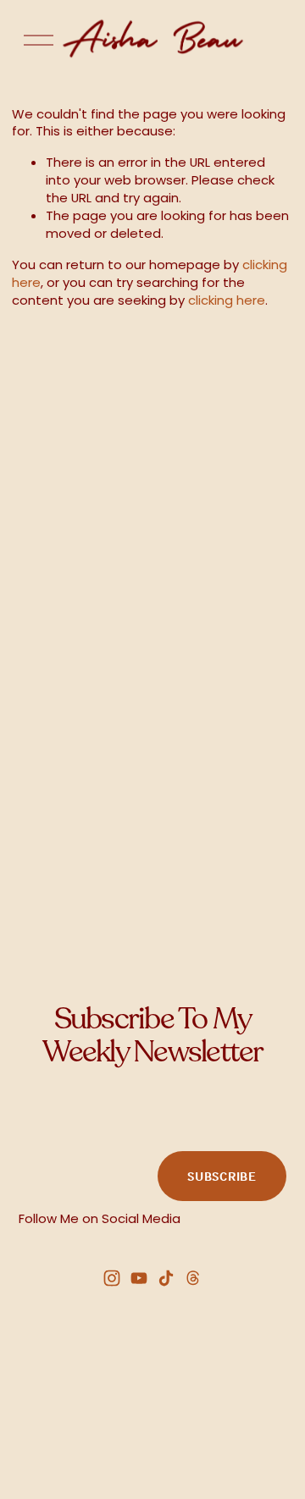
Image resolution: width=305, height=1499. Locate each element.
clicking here (226, 300)
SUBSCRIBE (222, 1176)
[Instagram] (111, 1278)
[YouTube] (138, 1278)
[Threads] (193, 1278)
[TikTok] (166, 1278)
